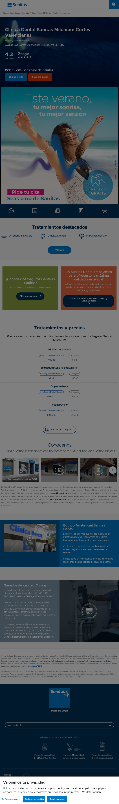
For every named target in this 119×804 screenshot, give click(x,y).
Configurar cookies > (11, 799)
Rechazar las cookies (34, 799)
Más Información (91, 792)
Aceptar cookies (57, 799)
